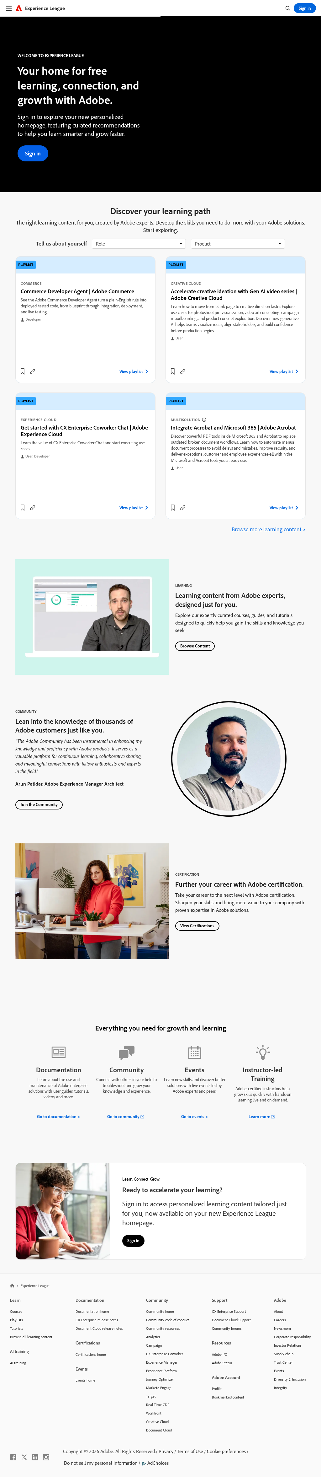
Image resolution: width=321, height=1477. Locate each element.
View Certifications (197, 925)
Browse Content (195, 646)
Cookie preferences (226, 1451)
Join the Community (39, 804)
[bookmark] (22, 371)
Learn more (259, 1116)
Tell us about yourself (61, 243)
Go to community (123, 1116)
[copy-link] (32, 371)
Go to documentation (56, 1116)
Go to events (192, 1116)
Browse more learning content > (269, 529)
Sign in (33, 153)
